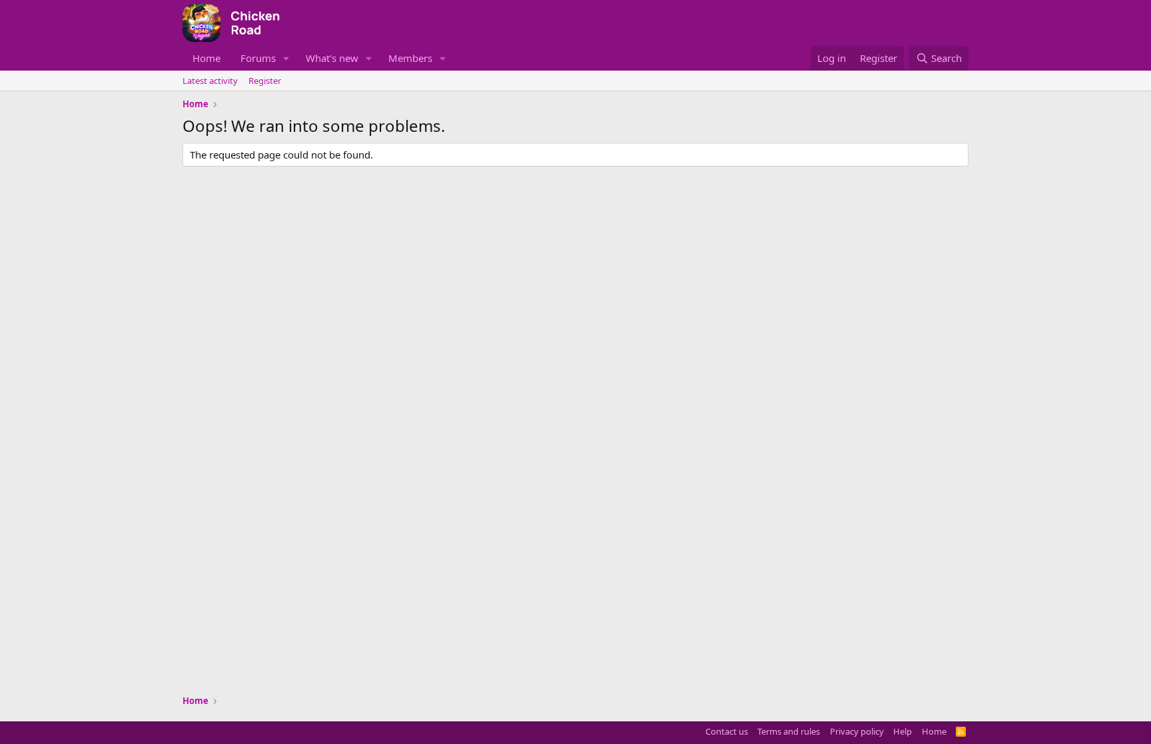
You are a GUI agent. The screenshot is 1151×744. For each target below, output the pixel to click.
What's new (332, 58)
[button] (286, 58)
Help (902, 731)
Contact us (726, 731)
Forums (258, 58)
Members (410, 58)
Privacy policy (857, 731)
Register (264, 81)
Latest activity (210, 81)
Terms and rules (788, 731)
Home (206, 58)
